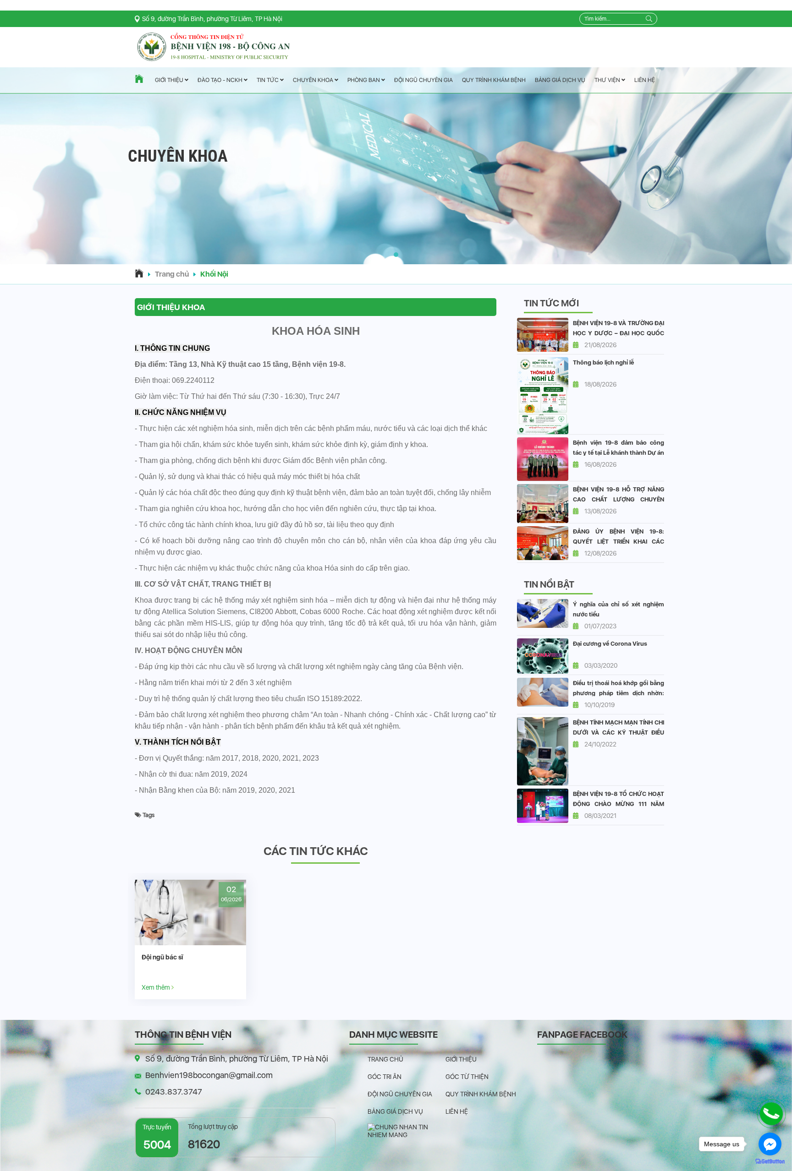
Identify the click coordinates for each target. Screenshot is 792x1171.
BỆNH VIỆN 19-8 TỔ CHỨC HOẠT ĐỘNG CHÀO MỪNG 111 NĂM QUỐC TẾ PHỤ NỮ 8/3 (618, 803)
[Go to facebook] (770, 1144)
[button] (396, 254)
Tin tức (268, 80)
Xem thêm (156, 987)
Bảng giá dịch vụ (560, 79)
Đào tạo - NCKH (221, 80)
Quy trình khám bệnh (494, 79)
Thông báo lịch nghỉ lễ (603, 362)
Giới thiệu (170, 80)
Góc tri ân (385, 1076)
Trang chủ (172, 274)
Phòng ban (364, 79)
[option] (190, 939)
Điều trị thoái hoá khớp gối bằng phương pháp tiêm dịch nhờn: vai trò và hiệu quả (618, 693)
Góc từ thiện (467, 1076)
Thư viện (608, 79)
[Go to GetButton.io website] (770, 1162)
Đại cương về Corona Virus (610, 643)
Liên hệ (644, 79)
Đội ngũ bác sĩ (162, 957)
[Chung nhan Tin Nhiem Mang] (407, 1130)
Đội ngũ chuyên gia (423, 79)
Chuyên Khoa (314, 79)
